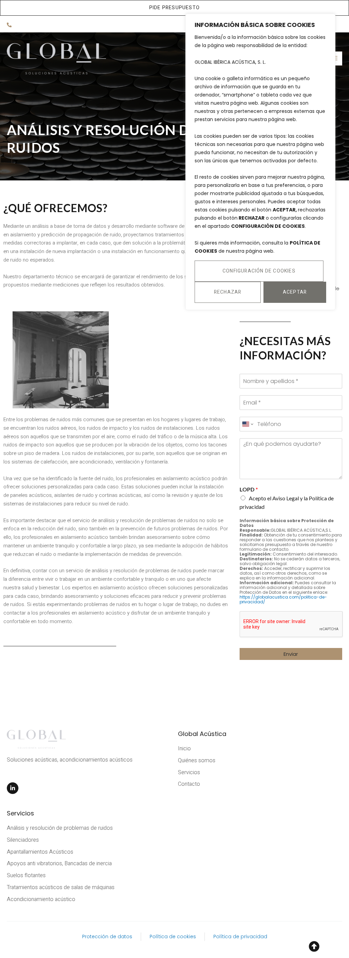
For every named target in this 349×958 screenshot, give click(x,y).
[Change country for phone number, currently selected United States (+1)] (247, 424)
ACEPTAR (295, 292)
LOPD (249, 489)
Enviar (291, 654)
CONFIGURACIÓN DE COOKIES (259, 271)
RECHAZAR (228, 292)
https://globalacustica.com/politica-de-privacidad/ (283, 599)
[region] (260, 162)
